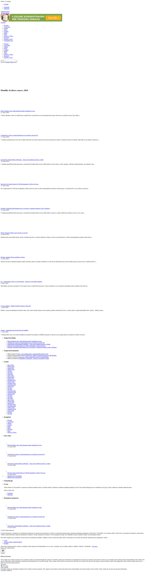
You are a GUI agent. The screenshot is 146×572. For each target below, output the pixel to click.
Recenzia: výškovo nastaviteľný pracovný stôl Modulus (41, 355)
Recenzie (6, 37)
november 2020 (11, 392)
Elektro (6, 28)
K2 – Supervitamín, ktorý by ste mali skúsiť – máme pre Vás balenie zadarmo (21, 281)
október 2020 (11, 394)
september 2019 (11, 409)
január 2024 (10, 368)
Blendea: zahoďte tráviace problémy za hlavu (13, 257)
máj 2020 (9, 397)
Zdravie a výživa (8, 36)
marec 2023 (10, 375)
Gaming (6, 31)
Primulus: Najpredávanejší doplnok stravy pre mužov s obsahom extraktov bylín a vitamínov (25, 208)
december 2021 (11, 383)
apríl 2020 (10, 398)
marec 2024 (10, 365)
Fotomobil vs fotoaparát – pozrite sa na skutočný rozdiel (34, 358)
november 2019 (11, 406)
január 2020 (10, 403)
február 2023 (10, 377)
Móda (5, 33)
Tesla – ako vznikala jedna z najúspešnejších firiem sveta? (32, 354)
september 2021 (11, 385)
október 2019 (11, 407)
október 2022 (11, 381)
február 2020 (10, 401)
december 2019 (11, 404)
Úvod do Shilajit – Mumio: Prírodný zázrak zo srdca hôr (16, 306)
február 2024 (10, 366)
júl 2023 (9, 371)
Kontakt (6, 4)
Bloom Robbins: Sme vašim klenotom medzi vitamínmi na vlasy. (18, 111)
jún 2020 (9, 395)
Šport (5, 34)
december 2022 (11, 380)
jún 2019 (9, 413)
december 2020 (11, 391)
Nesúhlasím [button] (88, 546)
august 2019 (10, 410)
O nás (5, 540)
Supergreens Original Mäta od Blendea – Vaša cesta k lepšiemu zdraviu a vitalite (22, 159)
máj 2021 (9, 389)
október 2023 (11, 369)
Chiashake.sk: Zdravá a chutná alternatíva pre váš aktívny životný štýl (19, 135)
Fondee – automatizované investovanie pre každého (14, 330)
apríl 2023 (10, 374)
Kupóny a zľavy (8, 39)
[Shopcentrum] (5, 11)
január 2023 (10, 378)
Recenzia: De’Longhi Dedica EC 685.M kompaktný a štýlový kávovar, (20, 184)
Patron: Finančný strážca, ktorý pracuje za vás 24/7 (14, 233)
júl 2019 (9, 412)
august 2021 (10, 386)
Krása (5, 30)
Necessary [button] (3, 564)
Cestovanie (7, 27)
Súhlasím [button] (81, 546)
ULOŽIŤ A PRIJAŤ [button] (6, 570)
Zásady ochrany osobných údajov (13, 542)
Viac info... (95, 546)
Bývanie (6, 25)
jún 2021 (9, 388)
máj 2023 (9, 372)
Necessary (5, 566)
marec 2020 (10, 400)
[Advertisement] (73, 76)
